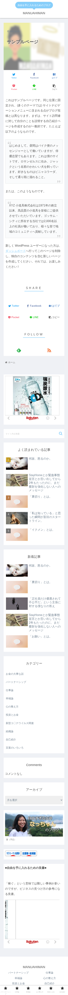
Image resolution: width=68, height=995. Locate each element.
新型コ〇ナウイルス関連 (20, 723)
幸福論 (9, 698)
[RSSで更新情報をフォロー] (49, 350)
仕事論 (9, 690)
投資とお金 (12, 714)
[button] (60, 433)
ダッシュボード (15, 250)
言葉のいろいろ (15, 747)
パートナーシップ (16, 682)
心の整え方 (12, 706)
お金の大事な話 (15, 673)
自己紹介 (11, 739)
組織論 (9, 731)
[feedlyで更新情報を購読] (18, 350)
